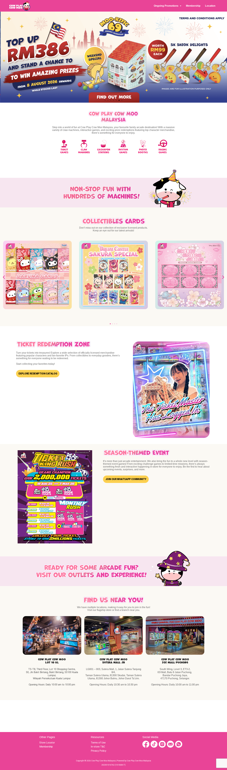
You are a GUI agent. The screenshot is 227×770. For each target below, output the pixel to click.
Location (210, 5)
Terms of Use (98, 742)
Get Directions (52, 635)
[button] (3, 57)
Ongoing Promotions (166, 5)
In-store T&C (98, 746)
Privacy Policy (98, 750)
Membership (193, 5)
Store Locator (47, 742)
